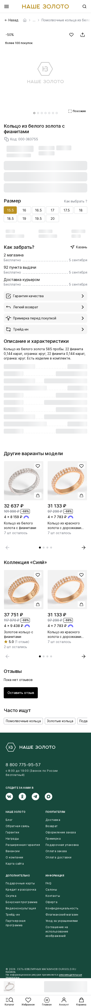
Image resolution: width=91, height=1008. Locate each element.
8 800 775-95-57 (23, 764)
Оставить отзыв (20, 693)
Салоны (51, 889)
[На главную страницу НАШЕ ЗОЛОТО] (30, 747)
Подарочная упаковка (62, 845)
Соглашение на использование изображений (57, 931)
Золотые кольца (60, 721)
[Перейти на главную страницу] (45, 6)
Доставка (53, 820)
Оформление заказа (61, 832)
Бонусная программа (21, 902)
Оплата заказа (56, 851)
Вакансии (13, 851)
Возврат (52, 826)
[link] (25, 20)
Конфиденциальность (62, 908)
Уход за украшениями (62, 921)
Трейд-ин (13, 914)
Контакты (53, 896)
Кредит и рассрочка (21, 889)
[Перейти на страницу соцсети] (12, 796)
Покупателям (55, 811)
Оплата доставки (58, 857)
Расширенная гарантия (23, 845)
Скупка (11, 896)
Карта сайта (15, 863)
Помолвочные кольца (23, 721)
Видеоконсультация (21, 908)
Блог (9, 820)
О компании (14, 857)
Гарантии (12, 832)
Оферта (51, 902)
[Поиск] (84, 6)
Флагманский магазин (62, 914)
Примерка (53, 838)
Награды (12, 838)
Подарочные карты (20, 883)
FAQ (48, 883)
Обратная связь (17, 826)
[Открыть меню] (6, 6)
